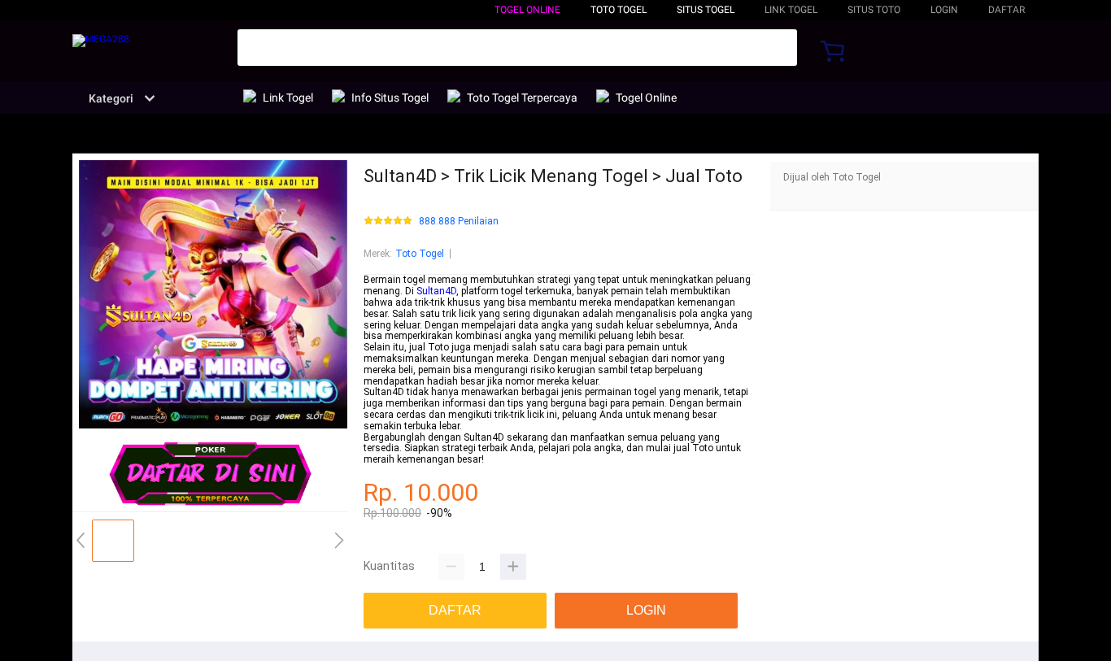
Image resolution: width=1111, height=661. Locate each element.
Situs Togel (705, 9)
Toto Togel (419, 253)
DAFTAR (1006, 9)
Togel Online (527, 9)
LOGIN (944, 9)
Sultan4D (436, 291)
